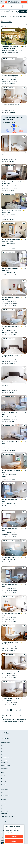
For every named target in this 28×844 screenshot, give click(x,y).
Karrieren (3, 748)
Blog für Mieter (4, 784)
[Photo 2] (13, 43)
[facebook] (2, 837)
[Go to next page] (19, 710)
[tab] (3, 16)
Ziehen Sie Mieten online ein (7, 817)
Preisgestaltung (5, 778)
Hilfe (2, 792)
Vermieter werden (5, 808)
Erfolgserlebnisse (5, 824)
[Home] (2, 6)
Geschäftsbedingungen (6, 757)
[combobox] (14, 7)
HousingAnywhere (7, 20)
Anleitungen (4, 821)
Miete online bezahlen (6, 781)
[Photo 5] (15, 43)
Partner (3, 754)
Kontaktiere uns (4, 795)
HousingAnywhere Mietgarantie (5, 812)
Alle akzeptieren (14, 841)
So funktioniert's (5, 775)
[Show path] (14, 20)
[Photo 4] (14, 43)
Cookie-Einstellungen (10, 832)
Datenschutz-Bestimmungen (4, 761)
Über (2, 745)
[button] (5, 11)
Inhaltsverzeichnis (5, 768)
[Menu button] (25, 6)
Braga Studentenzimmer (6, 21)
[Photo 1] (12, 43)
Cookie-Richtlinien (5, 765)
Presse (2, 751)
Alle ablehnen (14, 836)
